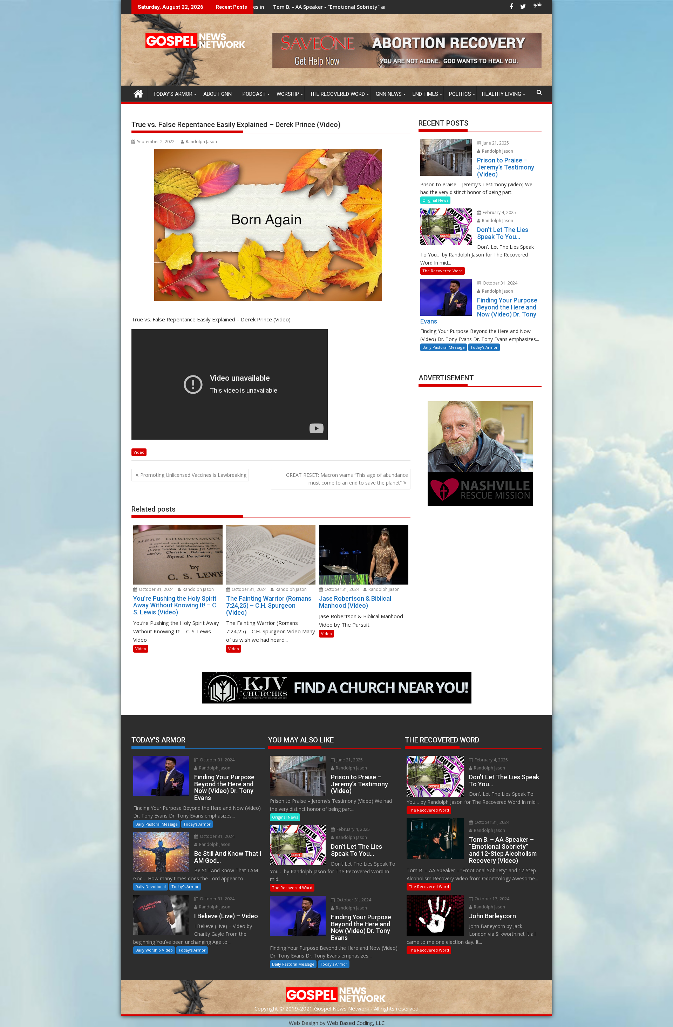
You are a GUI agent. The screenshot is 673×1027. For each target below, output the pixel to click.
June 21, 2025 (495, 143)
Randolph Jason (201, 142)
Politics (460, 94)
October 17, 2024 (491, 899)
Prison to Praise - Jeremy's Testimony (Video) (374, 7)
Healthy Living (501, 94)
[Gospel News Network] (138, 93)
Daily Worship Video (154, 950)
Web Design (303, 1022)
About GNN (217, 94)
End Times (425, 94)
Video (139, 452)
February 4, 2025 (499, 212)
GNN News (389, 94)
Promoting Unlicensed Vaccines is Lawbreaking (193, 475)
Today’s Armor (172, 94)
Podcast (254, 94)
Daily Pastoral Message (443, 347)
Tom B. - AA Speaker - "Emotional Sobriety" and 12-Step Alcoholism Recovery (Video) (287, 7)
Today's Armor (484, 347)
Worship (288, 94)
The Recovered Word (337, 94)
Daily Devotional (150, 886)
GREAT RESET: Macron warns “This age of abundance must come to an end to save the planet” (347, 479)
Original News (435, 200)
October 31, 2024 (156, 589)
